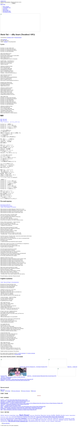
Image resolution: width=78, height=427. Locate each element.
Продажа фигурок (6, 10)
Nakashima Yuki (67, 418)
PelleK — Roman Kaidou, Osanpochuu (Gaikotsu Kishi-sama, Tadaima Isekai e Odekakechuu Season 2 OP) (21, 407)
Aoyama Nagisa (12, 415)
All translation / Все (7, 7)
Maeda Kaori (41, 418)
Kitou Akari (63, 415)
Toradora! (6, 41)
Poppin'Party (25, 419)
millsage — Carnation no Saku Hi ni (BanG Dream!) (10, 405)
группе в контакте (22, 353)
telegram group (18, 354)
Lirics (1, 378)
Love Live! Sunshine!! (21, 418)
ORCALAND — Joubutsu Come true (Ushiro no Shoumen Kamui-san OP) (15, 400)
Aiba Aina (2, 415)
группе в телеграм (31, 353)
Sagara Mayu (33, 419)
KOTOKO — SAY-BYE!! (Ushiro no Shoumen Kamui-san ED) (13, 402)
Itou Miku (53, 415)
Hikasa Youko (43, 415)
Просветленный (18, 37)
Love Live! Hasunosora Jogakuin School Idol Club (24, 416)
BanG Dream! (5, 9)
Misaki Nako (50, 418)
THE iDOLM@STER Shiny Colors (34, 421)
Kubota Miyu (67, 415)
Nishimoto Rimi (3, 419)
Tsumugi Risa (48, 421)
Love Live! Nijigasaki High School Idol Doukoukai (50, 416)
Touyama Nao (43, 421)
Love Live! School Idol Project (7, 418)
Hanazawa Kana (32, 415)
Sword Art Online (49, 419)
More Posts (2, 389)
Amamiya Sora (7, 415)
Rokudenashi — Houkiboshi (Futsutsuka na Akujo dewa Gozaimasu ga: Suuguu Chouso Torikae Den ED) (21, 408)
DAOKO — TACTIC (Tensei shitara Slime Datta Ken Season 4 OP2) (14, 399)
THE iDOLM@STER (3, 421)
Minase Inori (45, 418)
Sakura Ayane (38, 419)
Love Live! (5, 8)
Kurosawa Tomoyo (72, 415)
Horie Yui (5, 39)
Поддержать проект (7, 12)
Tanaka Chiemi (66, 419)
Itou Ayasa (49, 415)
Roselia (29, 419)
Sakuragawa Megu (43, 419)
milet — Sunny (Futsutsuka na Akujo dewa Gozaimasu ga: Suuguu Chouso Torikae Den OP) (18, 409)
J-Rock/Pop (58, 415)
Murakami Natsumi (61, 418)
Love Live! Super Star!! (33, 418)
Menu (1, 4)
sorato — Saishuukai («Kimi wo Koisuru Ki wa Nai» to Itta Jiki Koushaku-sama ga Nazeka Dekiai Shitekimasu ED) (22, 406)
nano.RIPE (72, 418)
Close (4, 4)
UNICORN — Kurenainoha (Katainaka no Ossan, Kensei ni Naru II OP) (14, 404)
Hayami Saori (37, 415)
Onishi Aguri (16, 419)
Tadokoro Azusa (55, 419)
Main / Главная (6, 6)
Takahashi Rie (61, 419)
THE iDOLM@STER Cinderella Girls (18, 421)
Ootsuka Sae (20, 419)
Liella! (7, 416)
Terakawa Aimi (72, 419)
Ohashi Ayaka (10, 419)
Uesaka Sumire (58, 421)
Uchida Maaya (52, 421)
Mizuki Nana (55, 418)
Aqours (17, 415)
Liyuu (10, 416)
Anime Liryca (3, 1)
